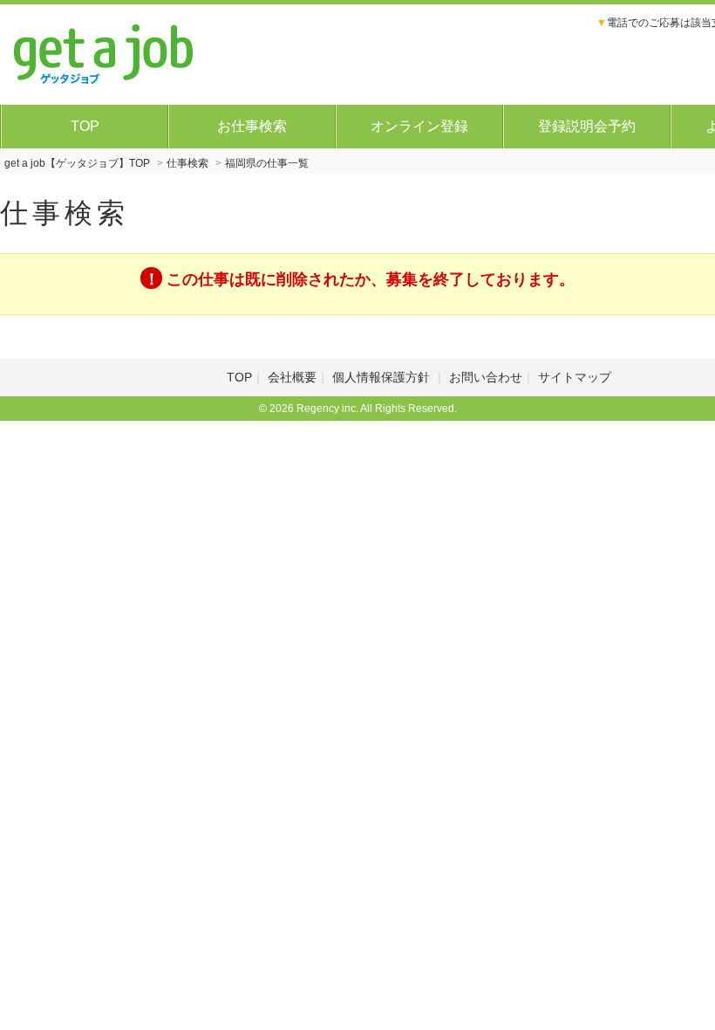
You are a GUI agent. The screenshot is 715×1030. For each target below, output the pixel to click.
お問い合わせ (485, 377)
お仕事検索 (252, 126)
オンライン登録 (419, 126)
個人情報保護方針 (382, 377)
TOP (85, 126)
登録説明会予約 (587, 126)
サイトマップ (574, 377)
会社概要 (292, 377)
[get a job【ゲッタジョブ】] (104, 52)
